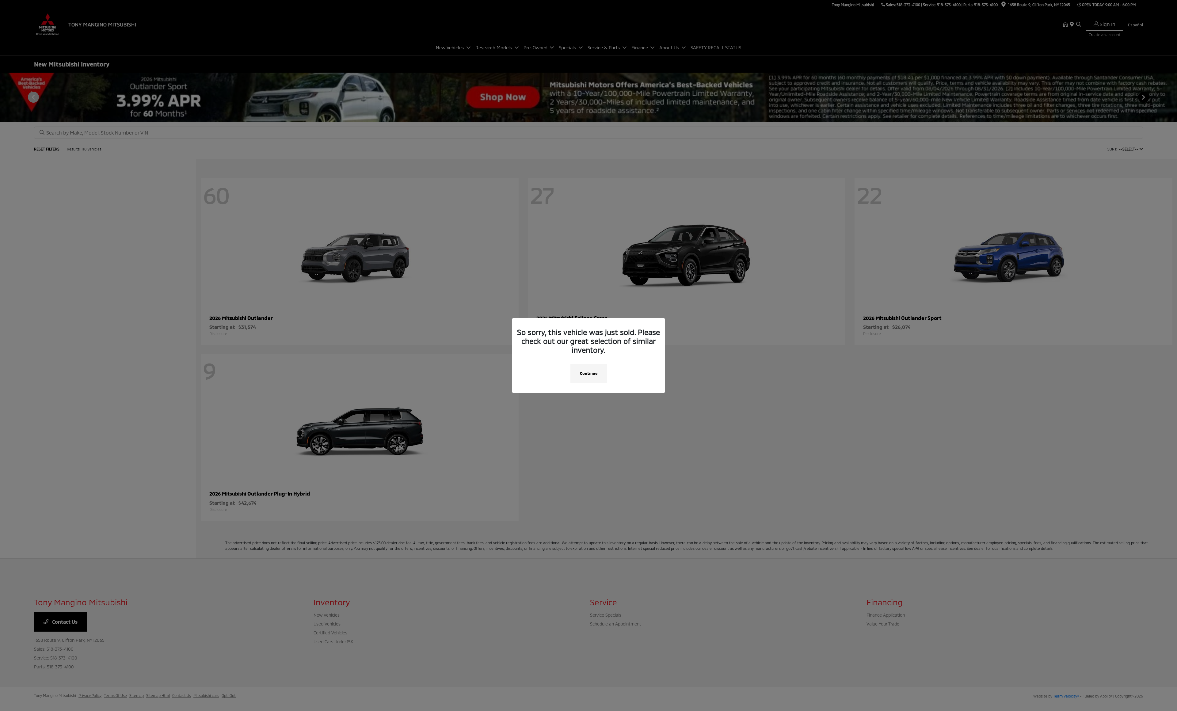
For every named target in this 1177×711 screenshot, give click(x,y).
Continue (588, 373)
